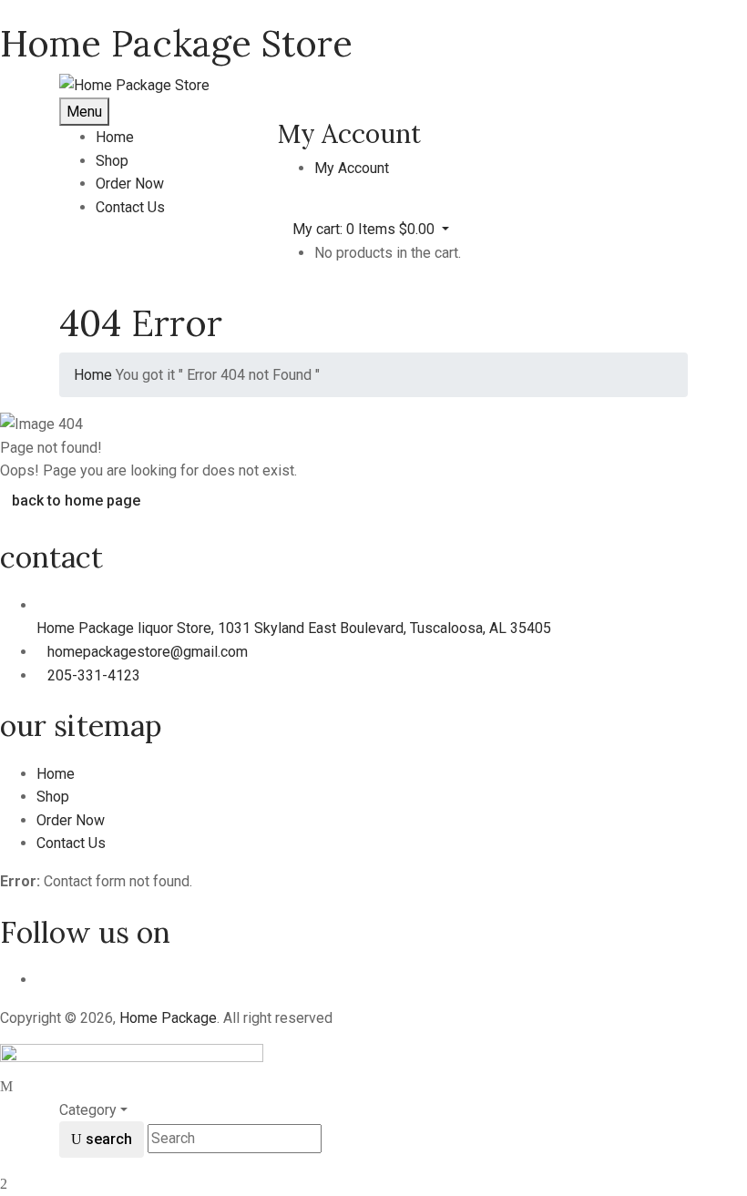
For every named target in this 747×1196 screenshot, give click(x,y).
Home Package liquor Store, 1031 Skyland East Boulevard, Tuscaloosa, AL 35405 (293, 628)
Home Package (168, 1018)
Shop (52, 796)
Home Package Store (176, 43)
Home (93, 374)
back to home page (76, 500)
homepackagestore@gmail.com (147, 651)
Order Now (70, 820)
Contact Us (71, 843)
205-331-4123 (93, 675)
